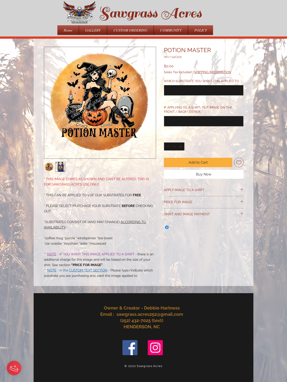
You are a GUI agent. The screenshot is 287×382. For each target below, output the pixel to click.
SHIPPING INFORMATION (212, 72)
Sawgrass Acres (150, 13)
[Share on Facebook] (167, 227)
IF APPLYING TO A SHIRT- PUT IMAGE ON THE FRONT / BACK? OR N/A (198, 110)
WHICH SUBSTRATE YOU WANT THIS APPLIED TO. (203, 81)
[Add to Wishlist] (239, 162)
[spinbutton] (174, 146)
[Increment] (181, 146)
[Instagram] (155, 347)
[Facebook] (129, 347)
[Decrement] (167, 146)
